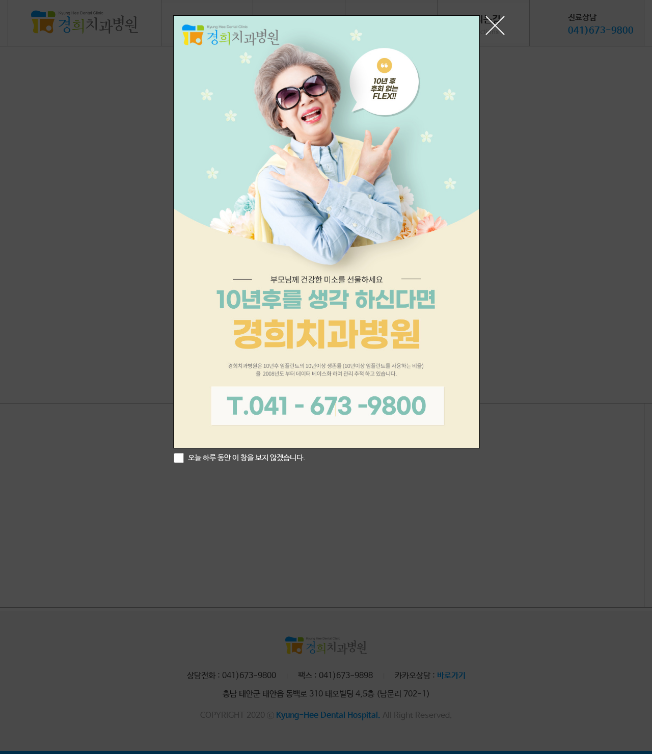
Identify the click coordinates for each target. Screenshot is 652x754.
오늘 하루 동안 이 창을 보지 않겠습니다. (245, 457)
